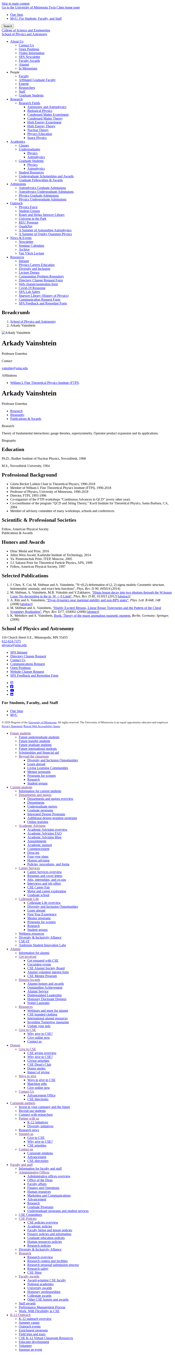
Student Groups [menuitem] (29, 211)
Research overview (40, 1257)
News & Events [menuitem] (21, 238)
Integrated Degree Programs (46, 814)
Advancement (36, 1157)
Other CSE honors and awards (48, 1299)
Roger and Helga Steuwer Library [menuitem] (42, 215)
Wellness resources (31, 933)
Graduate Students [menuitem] (31, 95)
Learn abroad (36, 764)
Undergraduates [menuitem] (29, 149)
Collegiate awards (39, 1295)
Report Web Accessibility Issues (41, 726)
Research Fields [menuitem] (29, 103)
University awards (39, 1288)
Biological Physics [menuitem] (39, 111)
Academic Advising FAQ (44, 833)
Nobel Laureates (38, 1003)
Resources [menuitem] (17, 257)
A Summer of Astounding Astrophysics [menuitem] (45, 230)
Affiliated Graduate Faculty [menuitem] (37, 80)
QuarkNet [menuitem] (25, 226)
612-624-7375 (11, 641)
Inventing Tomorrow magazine (48, 1022)
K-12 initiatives (37, 1122)
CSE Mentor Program (42, 976)
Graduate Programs (40, 1207)
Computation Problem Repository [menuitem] (41, 276)
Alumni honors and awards (45, 983)
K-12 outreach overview (35, 1319)
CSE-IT (24, 941)
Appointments (36, 841)
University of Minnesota (42, 722)
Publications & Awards (17, 533)
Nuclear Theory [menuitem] (38, 130)
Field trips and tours (32, 1334)
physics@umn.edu (14, 645)
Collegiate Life (29, 899)
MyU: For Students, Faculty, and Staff (36, 18)
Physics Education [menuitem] (39, 134)
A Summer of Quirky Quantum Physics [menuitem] (45, 234)
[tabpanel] (87, 485)
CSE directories (37, 1099)
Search (7, 26)
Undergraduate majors (42, 806)
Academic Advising (32, 826)
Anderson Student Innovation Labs (42, 945)
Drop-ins (33, 852)
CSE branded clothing (42, 1014)
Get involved (27, 956)
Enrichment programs (33, 1330)
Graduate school (38, 895)
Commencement (38, 849)
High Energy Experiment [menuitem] (44, 122)
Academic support (39, 845)
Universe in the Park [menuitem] (32, 218)
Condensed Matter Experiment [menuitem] (48, 114)
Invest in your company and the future (44, 1107)
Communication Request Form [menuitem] (39, 299)
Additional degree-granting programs (52, 818)
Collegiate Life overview (44, 903)
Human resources (39, 1191)
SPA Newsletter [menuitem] (29, 57)
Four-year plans (37, 856)
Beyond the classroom (34, 756)
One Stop (16, 14)
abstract (124, 596)
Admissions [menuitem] (18, 184)
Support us (26, 1134)
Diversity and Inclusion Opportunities (52, 760)
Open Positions (20, 668)
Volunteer (25, 1346)
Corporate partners (22, 1103)
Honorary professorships (43, 1292)
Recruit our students (32, 1111)
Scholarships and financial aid (39, 752)
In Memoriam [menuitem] (28, 68)
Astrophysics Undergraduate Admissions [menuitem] (46, 191)
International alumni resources (47, 1018)
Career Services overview (44, 872)
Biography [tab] (17, 415)
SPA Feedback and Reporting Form (34, 675)
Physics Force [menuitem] (28, 207)
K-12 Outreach (20, 1315)
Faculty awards (29, 1276)
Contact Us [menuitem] (26, 45)
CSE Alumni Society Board (46, 968)
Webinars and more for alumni (47, 1010)
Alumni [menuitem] (24, 64)
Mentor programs (39, 772)
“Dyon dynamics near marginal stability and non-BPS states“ (87, 600)
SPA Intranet (18, 652)
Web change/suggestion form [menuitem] (38, 284)
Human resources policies (44, 1242)
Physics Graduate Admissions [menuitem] (39, 195)
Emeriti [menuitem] (24, 84)
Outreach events (30, 1326)
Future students (20, 733)
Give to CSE (27, 1030)
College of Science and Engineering (26, 30)
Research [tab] (16, 411)
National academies (40, 1284)
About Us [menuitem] (16, 41)
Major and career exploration (46, 891)
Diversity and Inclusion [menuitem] (34, 268)
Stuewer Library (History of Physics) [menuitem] (44, 295)
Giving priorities (38, 1060)
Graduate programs (40, 810)
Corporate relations (40, 1153)
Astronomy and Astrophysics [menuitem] (46, 107)
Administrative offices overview (48, 1176)
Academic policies (39, 1226)
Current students (21, 787)
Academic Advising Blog (44, 837)
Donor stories (36, 1068)
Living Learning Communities (47, 768)
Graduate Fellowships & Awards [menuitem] (41, 180)
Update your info (38, 1026)
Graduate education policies (46, 1238)
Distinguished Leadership (44, 995)
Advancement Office (41, 1095)
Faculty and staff (21, 1164)
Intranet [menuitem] (24, 261)
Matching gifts (37, 1084)
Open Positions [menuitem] (29, 49)
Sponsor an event (30, 1349)
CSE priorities (36, 1145)
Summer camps (29, 1322)
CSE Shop (34, 1272)
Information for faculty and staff (40, 1168)
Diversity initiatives (40, 1126)
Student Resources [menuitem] (31, 172)
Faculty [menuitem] (24, 76)
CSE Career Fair (38, 887)
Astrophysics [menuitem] (36, 157)
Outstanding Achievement (44, 987)
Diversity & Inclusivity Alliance (40, 937)
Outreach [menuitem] (16, 203)
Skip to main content (15, 3)
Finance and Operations (43, 1188)
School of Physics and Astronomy (24, 34)
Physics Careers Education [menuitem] (37, 265)
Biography (9, 440)
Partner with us (29, 1118)
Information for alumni (34, 953)
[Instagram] (11, 683)
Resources (26, 1007)
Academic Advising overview (47, 829)
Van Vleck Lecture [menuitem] (31, 253)
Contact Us (17, 660)
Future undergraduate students (39, 737)
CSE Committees (30, 1215)
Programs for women (41, 775)
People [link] (14, 72)
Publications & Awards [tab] (25, 418)
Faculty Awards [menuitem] (29, 60)
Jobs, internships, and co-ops (46, 879)
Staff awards (27, 1303)
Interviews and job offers (44, 883)
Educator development (34, 1342)
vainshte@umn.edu (15, 368)
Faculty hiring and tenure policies (49, 1230)
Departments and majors (35, 795)
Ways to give (27, 1076)
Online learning (37, 822)
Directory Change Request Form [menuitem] (41, 280)
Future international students (38, 748)
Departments (35, 802)
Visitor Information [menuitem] (31, 53)
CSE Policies (27, 1218)
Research (8, 426)
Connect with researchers (36, 1114)
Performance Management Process (42, 1307)
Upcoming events (39, 964)
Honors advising (38, 860)
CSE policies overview (42, 1222)
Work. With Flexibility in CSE (39, 1311)
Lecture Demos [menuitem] (29, 272)
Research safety (37, 1268)
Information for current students (40, 791)
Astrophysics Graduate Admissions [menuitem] (42, 188)
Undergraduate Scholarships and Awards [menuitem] (46, 176)
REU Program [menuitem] (28, 222)
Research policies (39, 1245)
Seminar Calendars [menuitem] (31, 245)
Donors (15, 1045)
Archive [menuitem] (24, 249)
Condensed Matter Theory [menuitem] (45, 118)
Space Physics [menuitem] (37, 138)
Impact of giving (38, 1072)
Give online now (38, 1037)
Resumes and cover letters (44, 876)
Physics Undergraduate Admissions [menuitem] (42, 199)
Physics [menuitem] (32, 153)
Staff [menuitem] (22, 91)
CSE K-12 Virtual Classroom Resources (46, 1338)
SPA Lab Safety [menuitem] (29, 292)
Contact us (34, 1041)
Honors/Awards (29, 980)
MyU (14, 715)
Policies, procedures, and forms (48, 864)
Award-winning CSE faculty (46, 1280)
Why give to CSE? (40, 1034)
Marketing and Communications (49, 1195)
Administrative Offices (34, 1172)
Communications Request (27, 664)
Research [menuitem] (16, 99)
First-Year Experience (42, 914)
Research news (29, 1130)
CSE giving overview (42, 1053)
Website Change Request (27, 671)
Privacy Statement (12, 726)
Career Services (29, 868)
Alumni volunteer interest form (48, 972)
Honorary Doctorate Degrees (46, 999)
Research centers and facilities (47, 1261)
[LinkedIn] (11, 694)
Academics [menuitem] (17, 141)
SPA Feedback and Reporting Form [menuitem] (43, 303)
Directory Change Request (28, 656)
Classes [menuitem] (24, 145)
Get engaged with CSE (42, 960)
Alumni (15, 949)
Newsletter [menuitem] (26, 242)
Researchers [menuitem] (27, 87)
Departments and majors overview (50, 799)
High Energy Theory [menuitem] (41, 126)
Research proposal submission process (53, 1265)
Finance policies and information (49, 1234)
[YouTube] (12, 690)
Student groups (37, 783)
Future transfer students (34, 741)
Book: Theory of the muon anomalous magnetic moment (92, 615)
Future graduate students (35, 745)
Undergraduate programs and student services (58, 1211)
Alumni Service (37, 991)
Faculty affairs (37, 1184)
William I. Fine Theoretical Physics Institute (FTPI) (44, 383)
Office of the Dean (39, 1180)
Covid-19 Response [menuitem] (32, 288)
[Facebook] (11, 686)
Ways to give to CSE (41, 1080)
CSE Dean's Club (39, 1064)
